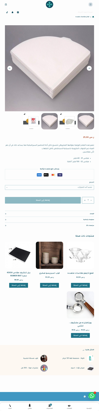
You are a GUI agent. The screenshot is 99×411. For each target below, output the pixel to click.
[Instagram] (18, 12)
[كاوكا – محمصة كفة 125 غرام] (90, 358)
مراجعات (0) (90, 225)
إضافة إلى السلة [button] (49, 285)
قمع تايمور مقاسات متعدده (80, 273)
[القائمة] (90, 4)
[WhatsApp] (85, 396)
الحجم (91, 182)
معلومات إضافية (88, 219)
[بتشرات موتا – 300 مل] (44, 368)
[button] (92, 395)
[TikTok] (7, 12)
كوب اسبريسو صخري (49, 273)
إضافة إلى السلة (43, 200)
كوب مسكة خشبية (30, 358)
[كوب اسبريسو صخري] (49, 255)
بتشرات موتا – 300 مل (29, 368)
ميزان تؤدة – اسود (77, 368)
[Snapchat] (12, 12)
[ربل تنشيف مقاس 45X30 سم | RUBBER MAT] (18, 255)
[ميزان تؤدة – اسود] (90, 368)
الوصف (92, 214)
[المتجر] (93, 17)
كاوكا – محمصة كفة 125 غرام (73, 358)
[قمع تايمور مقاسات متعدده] (80, 255)
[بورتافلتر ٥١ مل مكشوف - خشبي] (80, 304)
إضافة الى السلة (80, 285)
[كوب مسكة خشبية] (44, 358)
